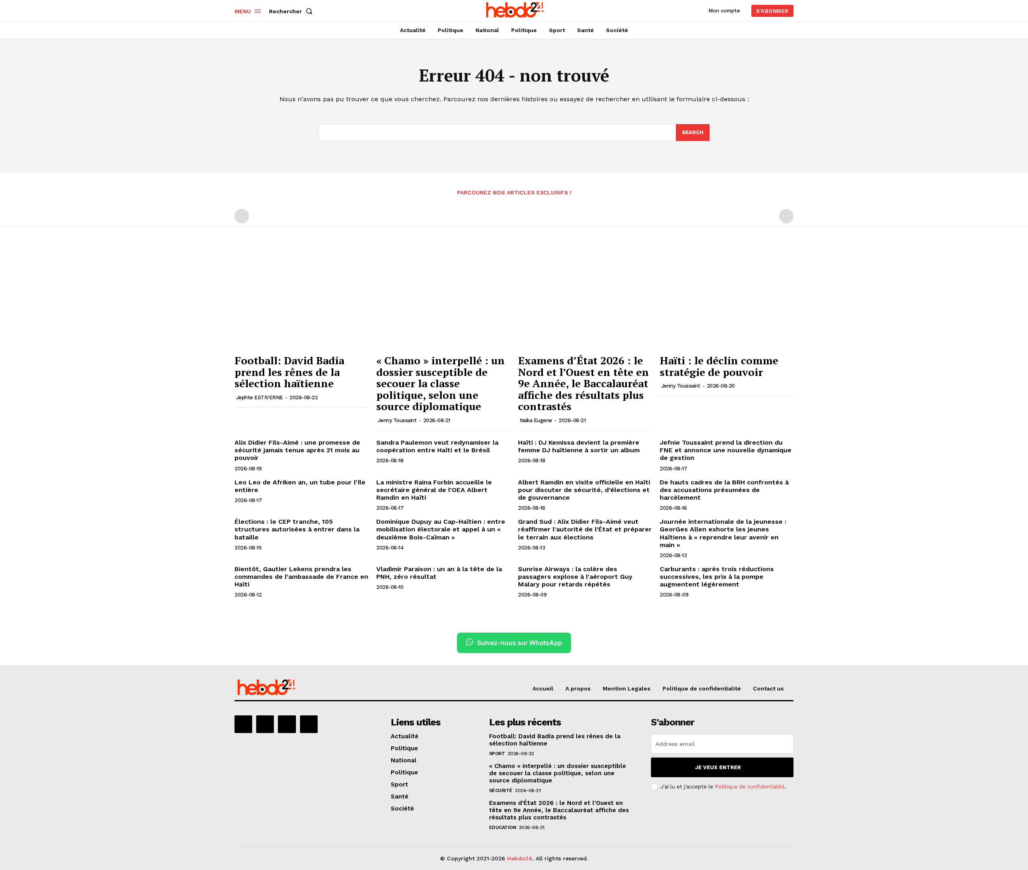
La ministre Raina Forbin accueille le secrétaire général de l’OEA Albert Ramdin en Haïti (434, 489)
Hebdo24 (519, 858)
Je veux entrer (718, 767)
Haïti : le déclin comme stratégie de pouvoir (719, 366)
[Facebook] (243, 724)
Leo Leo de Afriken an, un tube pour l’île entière (300, 486)
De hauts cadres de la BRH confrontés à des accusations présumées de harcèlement (724, 489)
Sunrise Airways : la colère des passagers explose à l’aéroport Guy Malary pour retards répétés (575, 576)
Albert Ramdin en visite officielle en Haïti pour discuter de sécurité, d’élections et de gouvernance (584, 489)
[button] (292, 11)
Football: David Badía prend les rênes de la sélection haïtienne (289, 371)
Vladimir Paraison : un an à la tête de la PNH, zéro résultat (439, 572)
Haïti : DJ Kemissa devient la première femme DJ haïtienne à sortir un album (579, 446)
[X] (287, 724)
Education (502, 827)
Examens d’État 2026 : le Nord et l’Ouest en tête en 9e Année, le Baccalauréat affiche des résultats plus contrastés (583, 383)
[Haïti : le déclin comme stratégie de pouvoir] (726, 300)
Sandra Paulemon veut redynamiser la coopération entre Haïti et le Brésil (437, 446)
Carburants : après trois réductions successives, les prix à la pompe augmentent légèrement (717, 576)
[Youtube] (309, 724)
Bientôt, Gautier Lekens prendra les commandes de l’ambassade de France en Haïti (301, 576)
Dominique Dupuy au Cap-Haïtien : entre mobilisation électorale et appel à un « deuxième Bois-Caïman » (440, 529)
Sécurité (500, 790)
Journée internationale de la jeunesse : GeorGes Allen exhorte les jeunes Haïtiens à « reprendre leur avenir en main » (723, 533)
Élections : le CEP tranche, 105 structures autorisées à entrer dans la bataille (297, 529)
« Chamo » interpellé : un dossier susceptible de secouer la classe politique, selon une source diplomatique (440, 383)
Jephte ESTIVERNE (259, 397)
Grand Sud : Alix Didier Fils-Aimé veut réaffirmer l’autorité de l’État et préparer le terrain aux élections (585, 529)
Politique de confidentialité (750, 787)
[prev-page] (242, 216)
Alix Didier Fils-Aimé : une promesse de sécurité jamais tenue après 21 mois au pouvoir (297, 450)
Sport (497, 753)
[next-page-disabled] (786, 216)
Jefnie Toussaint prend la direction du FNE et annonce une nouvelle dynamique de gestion (725, 450)
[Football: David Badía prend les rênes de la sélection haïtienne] (301, 300)
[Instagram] (265, 724)
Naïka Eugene (536, 420)
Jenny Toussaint (397, 420)
